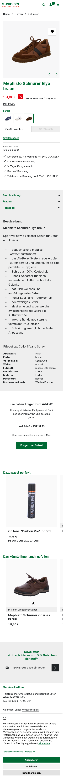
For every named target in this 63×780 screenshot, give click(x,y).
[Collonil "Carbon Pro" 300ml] (31, 501)
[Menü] (36, 5)
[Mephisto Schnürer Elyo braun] (31, 49)
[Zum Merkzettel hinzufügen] (52, 31)
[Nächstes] (56, 74)
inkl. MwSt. (9, 103)
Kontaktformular (30, 709)
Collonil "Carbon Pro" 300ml (29, 531)
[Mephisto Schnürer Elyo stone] (18, 118)
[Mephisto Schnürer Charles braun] (31, 585)
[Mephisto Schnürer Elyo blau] (8, 118)
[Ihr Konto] (50, 5)
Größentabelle (11, 138)
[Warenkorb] (58, 5)
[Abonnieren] (55, 667)
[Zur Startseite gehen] (10, 4)
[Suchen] (43, 5)
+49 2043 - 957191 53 (32, 426)
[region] (31, 49)
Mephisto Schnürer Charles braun (29, 617)
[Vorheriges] (49, 74)
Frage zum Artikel (31, 445)
